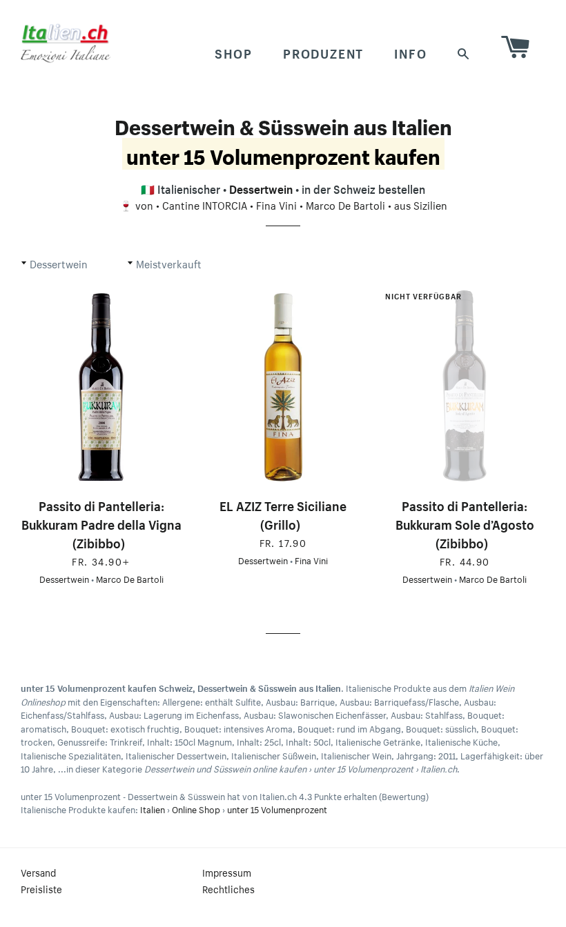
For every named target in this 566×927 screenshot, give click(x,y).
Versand (38, 871)
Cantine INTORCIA (204, 204)
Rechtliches (228, 888)
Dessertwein (261, 188)
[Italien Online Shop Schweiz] (65, 42)
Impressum (226, 871)
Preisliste (41, 888)
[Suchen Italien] (464, 52)
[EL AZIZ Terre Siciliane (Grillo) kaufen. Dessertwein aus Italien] (282, 387)
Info (410, 51)
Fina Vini (276, 204)
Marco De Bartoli (345, 204)
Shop (234, 51)
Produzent (323, 51)
